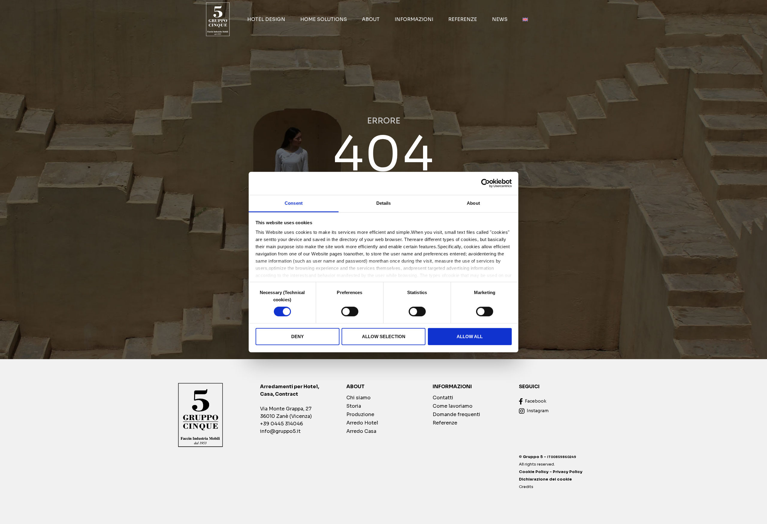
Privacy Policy (567, 471)
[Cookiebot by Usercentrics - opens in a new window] (485, 183)
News (500, 19)
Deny (297, 336)
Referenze (462, 19)
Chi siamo (358, 397)
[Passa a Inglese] (525, 19)
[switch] (349, 311)
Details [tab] (383, 203)
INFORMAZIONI (414, 19)
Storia (353, 406)
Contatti (443, 397)
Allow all (470, 336)
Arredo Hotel (362, 423)
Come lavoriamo (452, 406)
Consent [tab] (294, 203)
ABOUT (371, 19)
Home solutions (323, 19)
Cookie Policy (534, 471)
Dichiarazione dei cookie (545, 479)
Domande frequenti (456, 414)
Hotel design (266, 19)
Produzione (360, 414)
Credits (526, 486)
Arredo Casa (361, 431)
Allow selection (383, 336)
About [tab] (473, 203)
